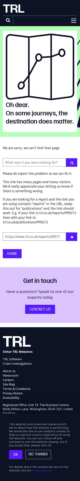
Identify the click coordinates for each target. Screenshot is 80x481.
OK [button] (15, 455)
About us (9, 371)
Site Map (9, 384)
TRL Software (12, 359)
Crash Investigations (17, 364)
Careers (8, 380)
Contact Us (40, 309)
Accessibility (11, 398)
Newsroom (10, 375)
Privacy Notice (13, 393)
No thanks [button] (38, 454)
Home (12, 254)
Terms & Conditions (17, 389)
